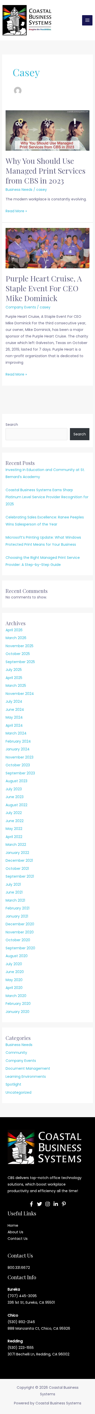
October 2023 (18, 765)
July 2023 (14, 789)
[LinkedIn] (55, 1204)
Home (13, 1225)
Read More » (16, 211)
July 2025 (14, 669)
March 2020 (16, 995)
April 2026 (14, 630)
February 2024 (18, 741)
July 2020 (14, 963)
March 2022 (16, 844)
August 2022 (16, 804)
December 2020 (20, 924)
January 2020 (17, 1011)
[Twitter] (39, 1204)
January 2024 (18, 749)
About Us (15, 1232)
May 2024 (14, 717)
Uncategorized (18, 1092)
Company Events (21, 307)
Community (16, 1052)
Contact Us (18, 1238)
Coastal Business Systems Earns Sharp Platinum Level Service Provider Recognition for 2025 (47, 497)
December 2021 (19, 860)
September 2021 (20, 876)
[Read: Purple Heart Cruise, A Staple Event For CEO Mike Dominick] (48, 247)
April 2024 (14, 725)
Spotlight (13, 1084)
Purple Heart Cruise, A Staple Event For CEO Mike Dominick (44, 288)
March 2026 (16, 637)
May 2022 (14, 828)
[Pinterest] (63, 1204)
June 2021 (14, 892)
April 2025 (14, 677)
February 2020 (18, 1003)
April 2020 (14, 987)
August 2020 (17, 955)
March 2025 (16, 685)
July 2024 (14, 701)
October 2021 (17, 868)
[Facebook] (31, 1204)
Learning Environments (26, 1076)
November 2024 (20, 693)
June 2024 (15, 709)
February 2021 (17, 908)
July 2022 (14, 812)
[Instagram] (47, 1204)
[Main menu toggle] (87, 20)
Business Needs (19, 189)
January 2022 (17, 852)
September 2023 (20, 773)
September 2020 (20, 948)
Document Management (28, 1068)
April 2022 (14, 836)
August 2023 (16, 780)
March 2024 (16, 733)
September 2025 (20, 661)
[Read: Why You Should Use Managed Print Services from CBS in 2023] (48, 130)
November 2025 (19, 645)
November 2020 (20, 932)
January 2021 (17, 916)
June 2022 (15, 820)
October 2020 (18, 939)
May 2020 (14, 979)
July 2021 (13, 884)
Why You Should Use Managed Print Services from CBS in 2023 (45, 171)
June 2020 (15, 971)
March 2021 (15, 900)
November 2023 (19, 757)
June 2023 (15, 796)
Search (12, 424)
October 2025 (18, 653)
